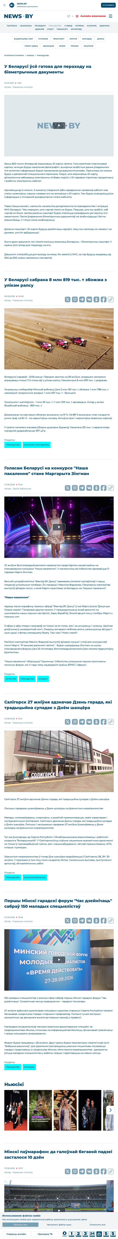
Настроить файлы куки (59, 1224)
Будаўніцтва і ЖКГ (23, 39)
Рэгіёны (79, 26)
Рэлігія (73, 39)
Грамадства (55, 26)
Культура (92, 26)
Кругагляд (76, 29)
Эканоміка (26, 26)
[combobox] (70, 16)
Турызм (75, 46)
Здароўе (39, 29)
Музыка (43, 679)
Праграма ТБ (45, 1234)
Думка (100, 39)
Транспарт (58, 39)
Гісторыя (43, 39)
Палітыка (12, 26)
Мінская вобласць (35, 877)
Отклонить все (97, 1224)
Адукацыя (48, 46)
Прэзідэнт (40, 26)
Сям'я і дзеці (31, 46)
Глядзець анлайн (16, 1234)
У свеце (68, 26)
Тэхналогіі (62, 29)
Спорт (50, 29)
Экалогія (88, 46)
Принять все (20, 1224)
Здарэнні (105, 26)
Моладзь (87, 39)
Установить (108, 5)
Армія (62, 46)
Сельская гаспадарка (36, 445)
